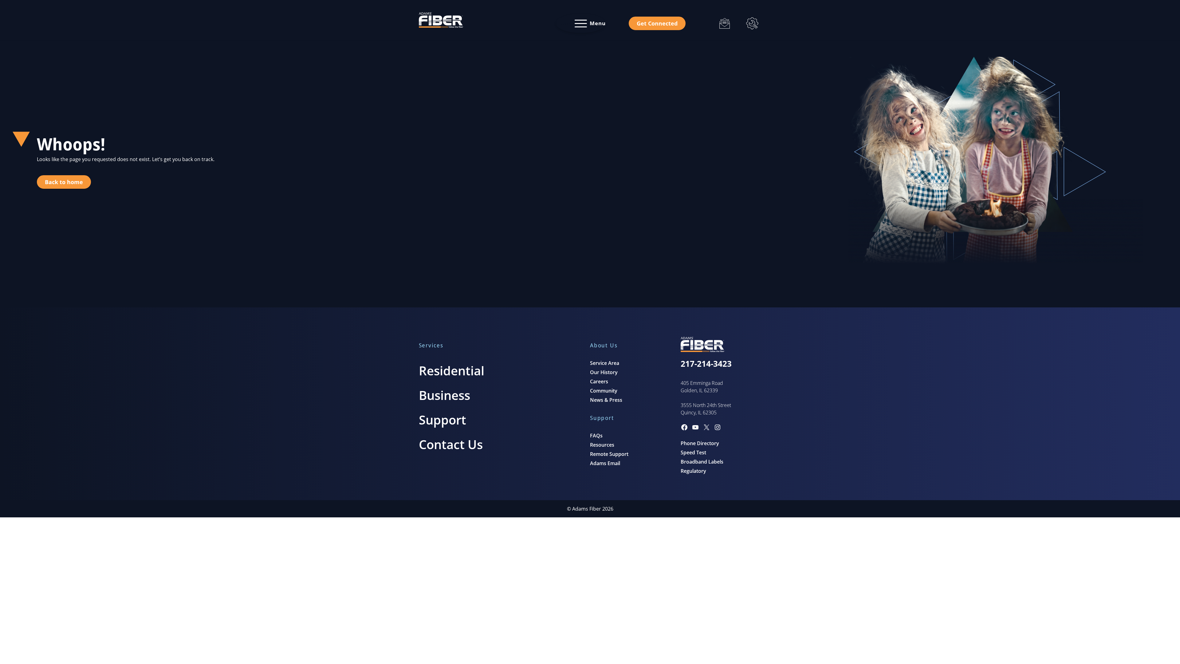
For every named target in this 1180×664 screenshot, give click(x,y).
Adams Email (605, 463)
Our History (604, 372)
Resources (602, 444)
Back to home (64, 182)
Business (444, 395)
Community (603, 390)
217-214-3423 (706, 363)
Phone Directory (700, 443)
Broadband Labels (702, 461)
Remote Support (609, 454)
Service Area (604, 363)
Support (442, 419)
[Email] (724, 23)
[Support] (752, 23)
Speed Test (693, 452)
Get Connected (657, 23)
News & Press (606, 400)
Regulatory (693, 471)
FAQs (596, 435)
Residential (451, 370)
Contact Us (451, 444)
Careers (599, 381)
